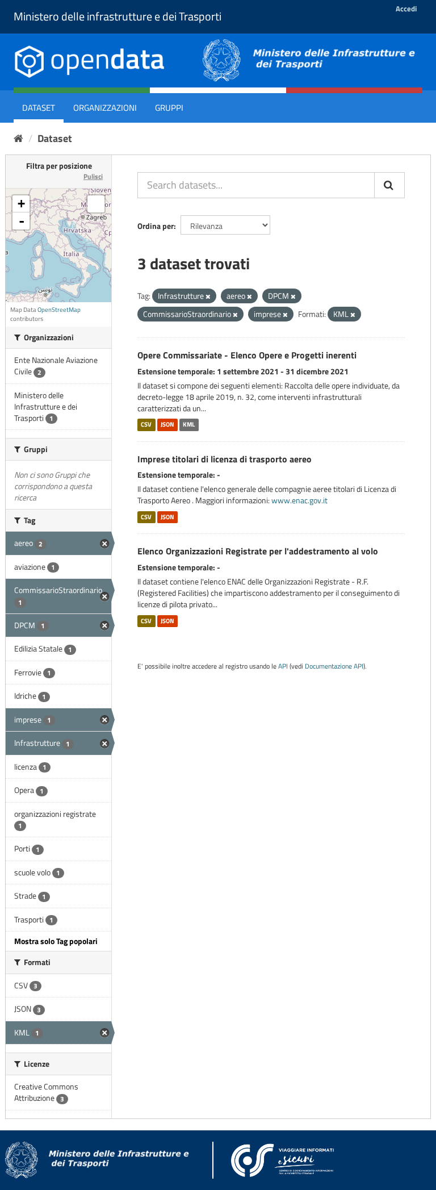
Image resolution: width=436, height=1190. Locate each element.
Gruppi (169, 107)
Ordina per (155, 226)
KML (189, 424)
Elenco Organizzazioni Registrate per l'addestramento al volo (257, 551)
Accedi (406, 8)
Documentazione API (334, 666)
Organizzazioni (105, 107)
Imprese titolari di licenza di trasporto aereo (224, 459)
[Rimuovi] (208, 296)
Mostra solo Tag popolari (56, 941)
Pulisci (93, 176)
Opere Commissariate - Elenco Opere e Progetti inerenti (247, 355)
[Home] (18, 138)
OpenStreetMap (59, 309)
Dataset (38, 107)
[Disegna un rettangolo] (95, 203)
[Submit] (389, 185)
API (283, 666)
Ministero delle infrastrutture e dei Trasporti (117, 16)
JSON (167, 424)
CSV (146, 424)
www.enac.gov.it (299, 500)
